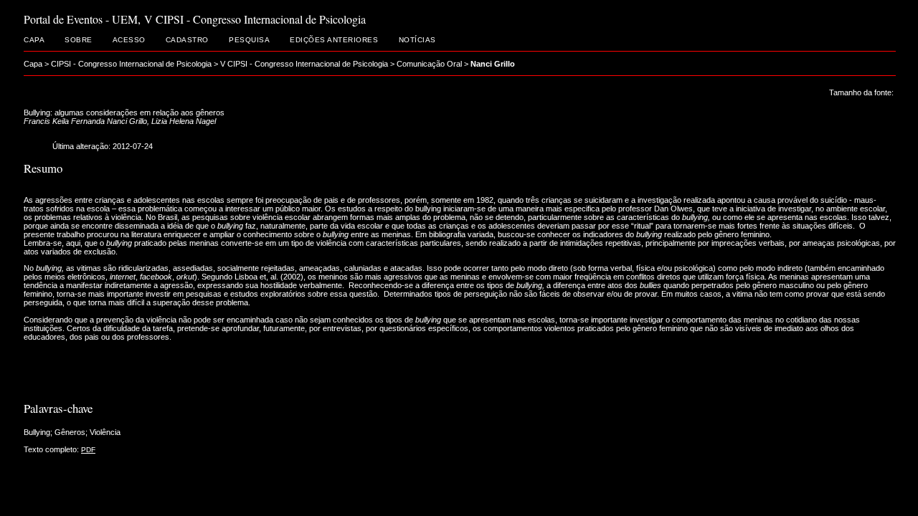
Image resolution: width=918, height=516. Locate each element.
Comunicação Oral (429, 63)
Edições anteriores (334, 40)
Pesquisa (249, 40)
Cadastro (187, 40)
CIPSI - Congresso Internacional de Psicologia (131, 63)
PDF (88, 450)
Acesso (129, 40)
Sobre (79, 40)
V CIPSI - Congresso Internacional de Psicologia (304, 63)
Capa (34, 40)
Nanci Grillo (492, 63)
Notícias (417, 40)
